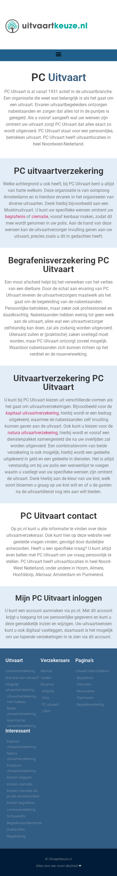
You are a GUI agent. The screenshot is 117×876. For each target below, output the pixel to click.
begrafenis (15, 216)
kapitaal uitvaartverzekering (32, 413)
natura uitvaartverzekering (33, 432)
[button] (58, 53)
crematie (40, 216)
